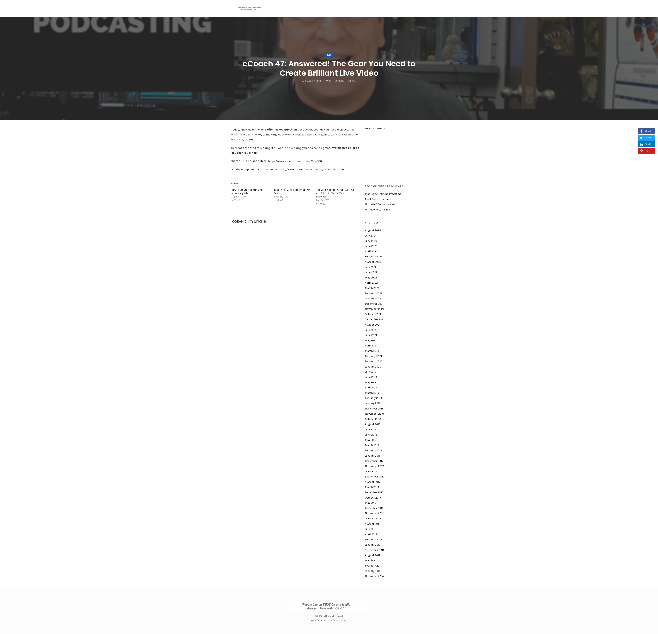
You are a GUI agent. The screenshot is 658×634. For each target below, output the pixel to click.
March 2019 (372, 392)
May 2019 (370, 382)
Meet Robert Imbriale (378, 199)
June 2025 (371, 246)
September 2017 (375, 476)
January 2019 (373, 403)
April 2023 (371, 251)
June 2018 (371, 434)
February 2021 (373, 356)
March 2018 (372, 445)
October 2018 (373, 419)
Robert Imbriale (248, 221)
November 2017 (374, 466)
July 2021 (370, 330)
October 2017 (373, 471)
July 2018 (370, 429)
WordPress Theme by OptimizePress (329, 620)
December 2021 (374, 303)
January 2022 (373, 298)
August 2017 (372, 481)
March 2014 (372, 487)
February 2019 (373, 398)
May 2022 (371, 277)
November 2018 (374, 413)
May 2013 (370, 502)
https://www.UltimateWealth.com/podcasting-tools (311, 169)
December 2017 (374, 461)
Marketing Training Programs (383, 193)
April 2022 (371, 282)
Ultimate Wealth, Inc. (377, 209)
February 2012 (373, 539)
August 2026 (373, 230)
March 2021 (372, 350)
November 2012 (374, 513)
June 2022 (371, 272)
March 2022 (372, 288)
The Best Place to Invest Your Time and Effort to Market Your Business (335, 193)
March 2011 (372, 560)
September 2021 (375, 319)
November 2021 (374, 308)
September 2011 (374, 550)
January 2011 (372, 571)
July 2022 (371, 267)
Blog (329, 55)
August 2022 (373, 261)
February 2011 (373, 565)
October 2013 (373, 497)
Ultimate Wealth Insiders (380, 204)
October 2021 (373, 314)
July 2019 (370, 371)
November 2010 (374, 576)
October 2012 (373, 518)
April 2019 (371, 387)
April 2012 (371, 534)
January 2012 (373, 544)
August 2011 (372, 555)
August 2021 (372, 324)
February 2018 (373, 450)
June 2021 (371, 335)
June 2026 (371, 241)
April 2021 (371, 345)
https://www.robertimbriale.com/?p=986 (294, 161)
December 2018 (374, 408)
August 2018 (372, 424)
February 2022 (373, 293)
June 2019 (371, 377)
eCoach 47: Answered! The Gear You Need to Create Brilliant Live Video (329, 68)
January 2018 (373, 455)
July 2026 (371, 235)
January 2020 (373, 366)
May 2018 (370, 440)
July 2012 (370, 529)
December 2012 (374, 508)
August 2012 (372, 523)
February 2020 (373, 361)
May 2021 (370, 340)
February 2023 (373, 256)
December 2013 (374, 492)
